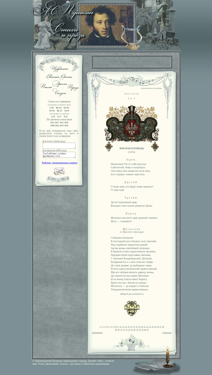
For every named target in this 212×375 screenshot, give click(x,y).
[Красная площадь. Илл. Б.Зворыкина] (131, 150)
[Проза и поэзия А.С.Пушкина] (106, 49)
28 (163, 326)
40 (145, 329)
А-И (53, 116)
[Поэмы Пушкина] (46, 87)
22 (147, 326)
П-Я (65, 116)
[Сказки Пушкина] (59, 95)
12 (121, 326)
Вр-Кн (59, 107)
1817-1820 (64, 122)
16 (131, 326)
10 (115, 326)
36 (134, 329)
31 (121, 329)
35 (132, 329)
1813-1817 (54, 122)
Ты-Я (66, 110)
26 (158, 326)
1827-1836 (64, 125)
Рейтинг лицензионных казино (59, 162)
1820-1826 (54, 125)
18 (137, 326)
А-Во (51, 107)
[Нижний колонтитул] (132, 315)
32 (124, 329)
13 (123, 326)
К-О (59, 116)
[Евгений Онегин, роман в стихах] (59, 78)
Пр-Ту (59, 110)
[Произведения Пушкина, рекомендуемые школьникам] (59, 71)
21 (145, 326)
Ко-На (66, 107)
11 (118, 326)
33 (127, 329)
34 (129, 329)
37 (137, 329)
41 (148, 329)
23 (150, 326)
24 (153, 326)
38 (140, 329)
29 (116, 329)
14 (126, 326)
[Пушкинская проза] (73, 90)
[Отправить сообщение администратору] (59, 175)
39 (142, 329)
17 (134, 326)
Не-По (52, 110)
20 (142, 326)
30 (119, 329)
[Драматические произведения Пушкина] (59, 86)
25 (155, 326)
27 (160, 326)
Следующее (167, 333)
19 (139, 326)
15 (129, 326)
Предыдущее (97, 333)
